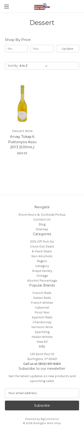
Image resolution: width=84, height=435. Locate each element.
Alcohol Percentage (42, 281)
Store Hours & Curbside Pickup (42, 215)
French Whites (42, 303)
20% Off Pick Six (42, 242)
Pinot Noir (42, 312)
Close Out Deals (42, 246)
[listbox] (34, 65)
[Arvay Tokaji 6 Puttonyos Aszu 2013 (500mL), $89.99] (22, 103)
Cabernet (42, 308)
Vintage (42, 276)
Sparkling (42, 332)
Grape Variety (42, 271)
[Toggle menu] (6, 6)
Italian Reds (42, 298)
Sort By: (13, 65)
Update (67, 48)
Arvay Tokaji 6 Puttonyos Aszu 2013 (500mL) (22, 141)
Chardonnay (42, 322)
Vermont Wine (42, 327)
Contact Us (42, 219)
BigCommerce (50, 419)
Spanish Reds (42, 317)
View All (42, 342)
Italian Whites (42, 337)
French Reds (42, 293)
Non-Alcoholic (42, 256)
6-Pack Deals (42, 251)
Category (42, 266)
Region (42, 261)
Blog (42, 224)
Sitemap (42, 229)
